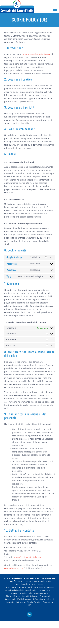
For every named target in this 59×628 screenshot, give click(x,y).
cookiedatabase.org (13, 568)
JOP (29, 605)
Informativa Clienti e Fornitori (28, 602)
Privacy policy (45, 596)
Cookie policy (10, 599)
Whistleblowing (24, 599)
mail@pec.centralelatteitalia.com (24, 596)
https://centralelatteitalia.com (36, 54)
